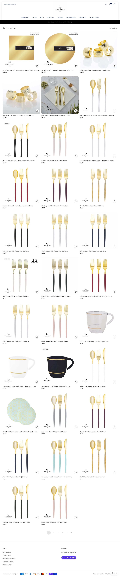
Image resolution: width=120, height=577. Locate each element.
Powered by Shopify (98, 573)
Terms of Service (8, 561)
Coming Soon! (7, 555)
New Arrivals (25, 17)
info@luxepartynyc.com (68, 552)
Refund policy (7, 564)
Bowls (42, 17)
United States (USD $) (10, 4)
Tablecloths (82, 17)
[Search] (115, 4)
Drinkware (50, 17)
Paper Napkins (70, 17)
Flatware (60, 17)
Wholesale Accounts (9, 558)
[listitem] (60, 22)
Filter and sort (10, 28)
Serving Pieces (94, 17)
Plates (34, 17)
